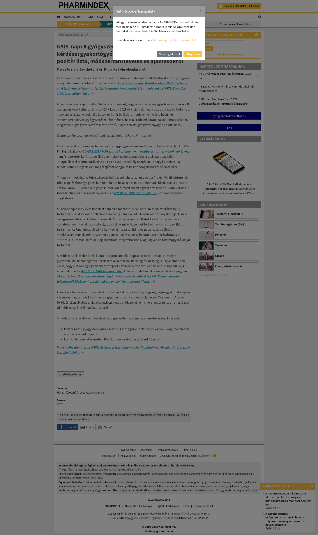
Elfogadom (193, 54)
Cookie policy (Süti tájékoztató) (176, 40)
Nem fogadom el (169, 54)
